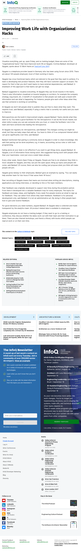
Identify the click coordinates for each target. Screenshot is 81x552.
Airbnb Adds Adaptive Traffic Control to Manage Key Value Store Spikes (15, 279)
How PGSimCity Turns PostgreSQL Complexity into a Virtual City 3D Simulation (18, 330)
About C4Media (8, 465)
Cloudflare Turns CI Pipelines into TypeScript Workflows (67, 269)
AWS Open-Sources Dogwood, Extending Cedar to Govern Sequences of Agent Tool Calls (68, 274)
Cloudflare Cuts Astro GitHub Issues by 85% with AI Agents (54, 323)
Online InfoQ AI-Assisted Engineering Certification (50, 471)
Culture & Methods (10, 23)
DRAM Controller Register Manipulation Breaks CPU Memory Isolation (17, 323)
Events (5, 451)
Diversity (6, 478)
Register (65, 2)
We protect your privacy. (10, 426)
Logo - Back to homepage (12, 2)
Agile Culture (63, 242)
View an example (22, 361)
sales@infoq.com (25, 542)
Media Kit (6, 468)
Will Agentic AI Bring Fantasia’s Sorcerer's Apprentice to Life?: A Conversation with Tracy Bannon (68, 298)
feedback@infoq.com (8, 542)
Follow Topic (70, 231)
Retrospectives (21, 249)
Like (7, 56)
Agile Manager (43, 245)
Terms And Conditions (71, 543)
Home (5, 437)
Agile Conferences (58, 238)
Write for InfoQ (8, 455)
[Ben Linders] (3, 46)
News (16, 19)
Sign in (75, 2)
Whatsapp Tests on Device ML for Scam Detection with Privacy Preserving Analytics (54, 335)
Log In (5, 444)
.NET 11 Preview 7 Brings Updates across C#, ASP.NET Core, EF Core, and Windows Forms (67, 290)
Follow (75, 46)
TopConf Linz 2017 (41, 66)
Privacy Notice (58, 543)
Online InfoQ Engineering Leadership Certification (49, 461)
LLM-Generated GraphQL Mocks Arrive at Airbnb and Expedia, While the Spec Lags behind (17, 337)
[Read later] (14, 56)
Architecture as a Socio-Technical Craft (52, 329)
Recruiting (20, 242)
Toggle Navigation (4, 2)
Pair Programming (41, 238)
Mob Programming (35, 242)
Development (10, 317)
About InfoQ (7, 461)
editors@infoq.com (42, 542)
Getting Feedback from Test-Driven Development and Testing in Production (15, 286)
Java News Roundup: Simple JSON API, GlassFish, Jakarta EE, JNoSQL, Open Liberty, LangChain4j (68, 282)
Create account (8, 441)
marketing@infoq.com (8, 548)
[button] (20, 422)
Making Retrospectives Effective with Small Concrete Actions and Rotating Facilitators (15, 272)
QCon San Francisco (52, 479)
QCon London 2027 (51, 489)
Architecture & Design (50, 317)
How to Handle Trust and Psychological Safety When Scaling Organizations (14, 265)
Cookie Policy (58, 545)
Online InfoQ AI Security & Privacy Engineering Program (51, 443)
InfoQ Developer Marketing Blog (12, 473)
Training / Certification (61, 245)
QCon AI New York (51, 484)
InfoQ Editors (7, 458)
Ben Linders (10, 46)
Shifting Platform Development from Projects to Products (15, 291)
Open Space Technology (24, 245)
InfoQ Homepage (7, 19)
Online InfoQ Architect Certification (49, 452)
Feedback (50, 242)
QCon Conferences (9, 448)
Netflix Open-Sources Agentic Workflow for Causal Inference (68, 264)
